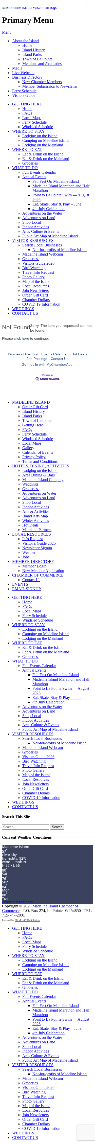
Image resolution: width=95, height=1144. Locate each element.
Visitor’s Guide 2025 (39, 543)
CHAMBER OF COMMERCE (38, 575)
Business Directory (27, 77)
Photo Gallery (33, 277)
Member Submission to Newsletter (50, 86)
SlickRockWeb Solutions (27, 920)
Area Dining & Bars (38, 475)
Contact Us (59, 359)
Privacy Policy (34, 457)
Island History (33, 50)
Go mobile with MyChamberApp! (47, 364)
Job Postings (37, 359)
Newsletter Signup (37, 548)
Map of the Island (36, 281)
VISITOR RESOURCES (32, 240)
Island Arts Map (35, 516)
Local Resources (35, 286)
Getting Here (32, 425)
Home (27, 45)
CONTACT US (25, 313)
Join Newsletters (35, 290)
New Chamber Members (42, 82)
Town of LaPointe (36, 420)
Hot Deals (79, 354)
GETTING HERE (27, 104)
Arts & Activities (35, 511)
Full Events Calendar (39, 172)
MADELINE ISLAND (31, 402)
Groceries (30, 163)
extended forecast (17, 902)
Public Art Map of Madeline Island (50, 236)
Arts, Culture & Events (40, 231)
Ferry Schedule (24, 91)
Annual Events (34, 177)
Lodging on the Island (40, 136)
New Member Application (43, 570)
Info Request (32, 539)
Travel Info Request (38, 272)
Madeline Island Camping (43, 479)
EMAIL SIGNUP (26, 589)
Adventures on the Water (42, 213)
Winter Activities (35, 520)
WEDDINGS (23, 309)
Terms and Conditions (40, 461)
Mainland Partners (36, 530)
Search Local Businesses (42, 245)
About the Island (25, 41)
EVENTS (20, 584)
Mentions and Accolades (42, 63)
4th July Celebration (48, 209)
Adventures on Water (39, 493)
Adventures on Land (38, 218)
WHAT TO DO (25, 168)
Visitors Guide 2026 (38, 263)
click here (21, 338)
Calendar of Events (37, 452)
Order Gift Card (35, 295)
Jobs (25, 557)
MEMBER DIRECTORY (33, 561)
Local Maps (31, 118)
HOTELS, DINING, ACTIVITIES (40, 466)
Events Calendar (54, 354)
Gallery (28, 448)
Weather (28, 552)
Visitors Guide (23, 95)
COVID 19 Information (41, 304)
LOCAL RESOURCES (31, 534)
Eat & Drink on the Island (43, 154)
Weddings (30, 484)
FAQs (27, 113)
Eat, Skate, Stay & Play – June (56, 204)
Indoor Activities (35, 227)
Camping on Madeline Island (45, 140)
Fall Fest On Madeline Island (55, 181)
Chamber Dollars (36, 300)
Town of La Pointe (37, 59)
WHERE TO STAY (28, 131)
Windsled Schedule (37, 127)
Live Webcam (23, 73)
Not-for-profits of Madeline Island (59, 249)
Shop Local (31, 222)
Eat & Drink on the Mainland (45, 158)
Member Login (34, 566)
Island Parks (32, 54)
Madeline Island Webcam (42, 254)
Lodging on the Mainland (42, 145)
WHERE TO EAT (27, 149)
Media (17, 68)
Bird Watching (34, 268)
